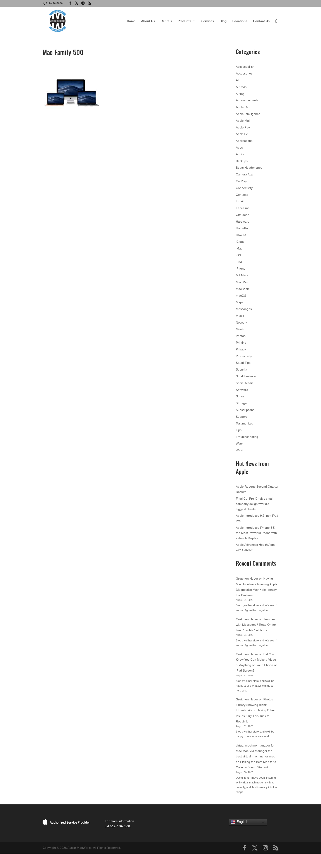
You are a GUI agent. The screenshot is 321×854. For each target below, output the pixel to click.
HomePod (243, 228)
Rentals (166, 21)
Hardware (242, 221)
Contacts (242, 194)
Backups (242, 161)
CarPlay (241, 181)
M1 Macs (242, 275)
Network (241, 322)
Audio (240, 154)
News (239, 329)
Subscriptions (245, 410)
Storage (241, 403)
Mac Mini (242, 282)
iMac (239, 248)
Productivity (244, 356)
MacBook (242, 289)
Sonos (240, 396)
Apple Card (243, 107)
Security (241, 369)
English (242, 822)
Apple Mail (243, 120)
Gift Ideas (242, 215)
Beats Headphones (249, 167)
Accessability (245, 66)
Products (184, 21)
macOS (241, 295)
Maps (239, 302)
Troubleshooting (247, 436)
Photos (240, 336)
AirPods (241, 87)
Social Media (245, 383)
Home (131, 21)
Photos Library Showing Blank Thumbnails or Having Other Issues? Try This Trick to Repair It (255, 710)
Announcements (247, 100)
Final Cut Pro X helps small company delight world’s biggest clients (254, 504)
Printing (241, 342)
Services (207, 21)
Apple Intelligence (248, 114)
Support (241, 416)
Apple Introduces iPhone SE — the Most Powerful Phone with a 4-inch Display (257, 533)
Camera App (244, 174)
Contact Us (261, 21)
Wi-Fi (239, 450)
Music (240, 315)
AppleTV (242, 134)
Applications (244, 140)
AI (237, 80)
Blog (223, 21)
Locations (239, 21)
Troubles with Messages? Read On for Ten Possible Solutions (256, 624)
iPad (239, 262)
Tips (239, 430)
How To (241, 235)
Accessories (244, 73)
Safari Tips (243, 362)
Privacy (241, 349)
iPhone (240, 268)
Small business (246, 376)
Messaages (244, 309)
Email (239, 201)
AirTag (240, 93)
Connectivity (244, 188)
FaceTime (243, 208)
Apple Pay (243, 127)
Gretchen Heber (247, 578)
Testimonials (244, 423)
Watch (240, 443)
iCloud (240, 241)
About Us (148, 21)
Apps (239, 147)
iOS (238, 255)
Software (242, 389)
